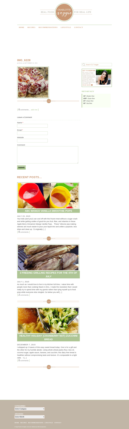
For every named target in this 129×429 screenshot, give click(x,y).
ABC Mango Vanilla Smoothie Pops (48, 211)
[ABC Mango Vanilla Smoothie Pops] (47, 195)
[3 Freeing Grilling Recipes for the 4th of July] (47, 257)
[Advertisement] (107, 42)
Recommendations (48, 27)
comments (23, 232)
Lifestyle (66, 27)
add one (34, 110)
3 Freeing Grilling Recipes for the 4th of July (48, 274)
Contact (78, 27)
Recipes (31, 27)
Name (20, 123)
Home (21, 27)
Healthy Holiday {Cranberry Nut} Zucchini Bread (48, 337)
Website (20, 137)
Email (20, 130)
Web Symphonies (41, 426)
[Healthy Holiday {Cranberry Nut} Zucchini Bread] (47, 320)
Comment (21, 145)
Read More (86, 85)
